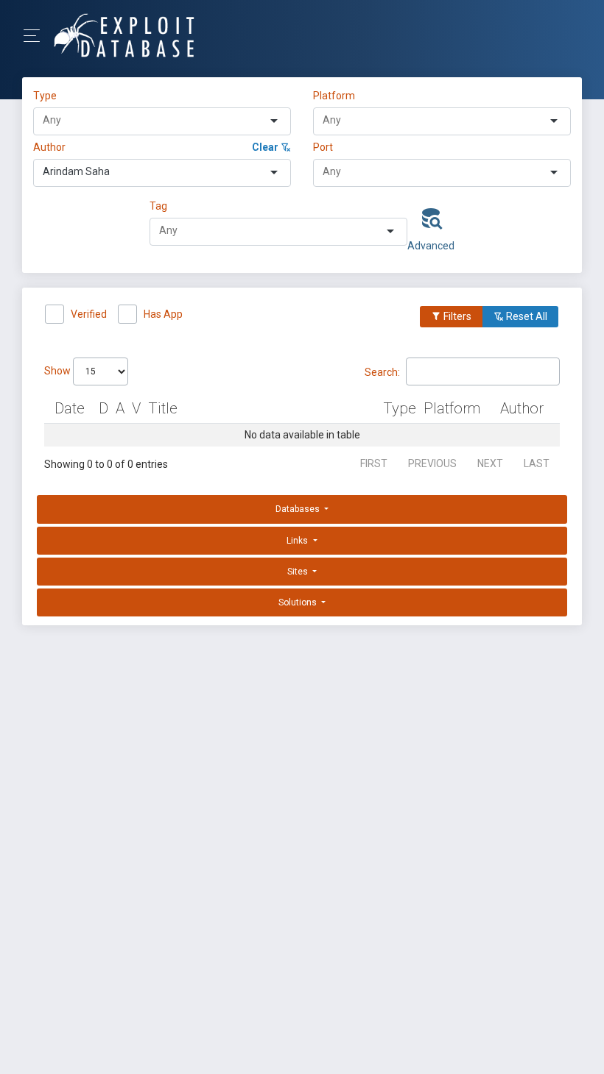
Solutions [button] (298, 602)
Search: (382, 371)
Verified (89, 314)
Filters (456, 316)
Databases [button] (298, 509)
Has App (163, 314)
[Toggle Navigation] (36, 36)
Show (58, 371)
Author (49, 147)
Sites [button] (298, 571)
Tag (158, 206)
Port (323, 147)
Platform (334, 96)
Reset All (525, 316)
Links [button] (298, 541)
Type (47, 96)
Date (70, 408)
